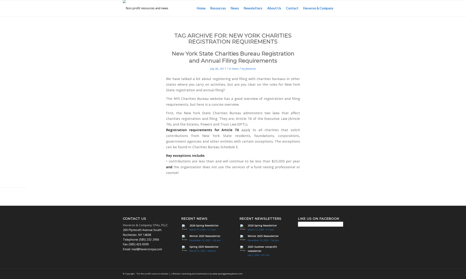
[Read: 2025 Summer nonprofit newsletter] (243, 248)
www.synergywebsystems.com (227, 273)
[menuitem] (201, 8)
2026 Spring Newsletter (204, 225)
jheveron (250, 68)
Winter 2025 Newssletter (204, 236)
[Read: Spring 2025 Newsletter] (184, 248)
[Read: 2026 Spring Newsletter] (184, 227)
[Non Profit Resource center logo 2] (147, 8)
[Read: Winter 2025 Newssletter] (184, 237)
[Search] (339, 8)
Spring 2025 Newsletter (204, 246)
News (235, 68)
